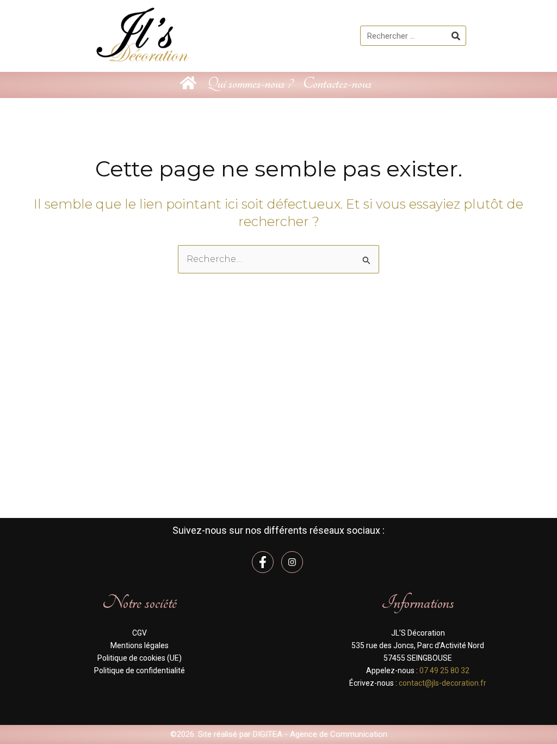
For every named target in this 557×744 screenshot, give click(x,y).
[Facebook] (263, 562)
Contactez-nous (337, 83)
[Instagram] (292, 562)
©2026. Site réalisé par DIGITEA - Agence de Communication (278, 734)
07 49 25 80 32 (444, 670)
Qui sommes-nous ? (249, 83)
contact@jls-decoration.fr (442, 683)
